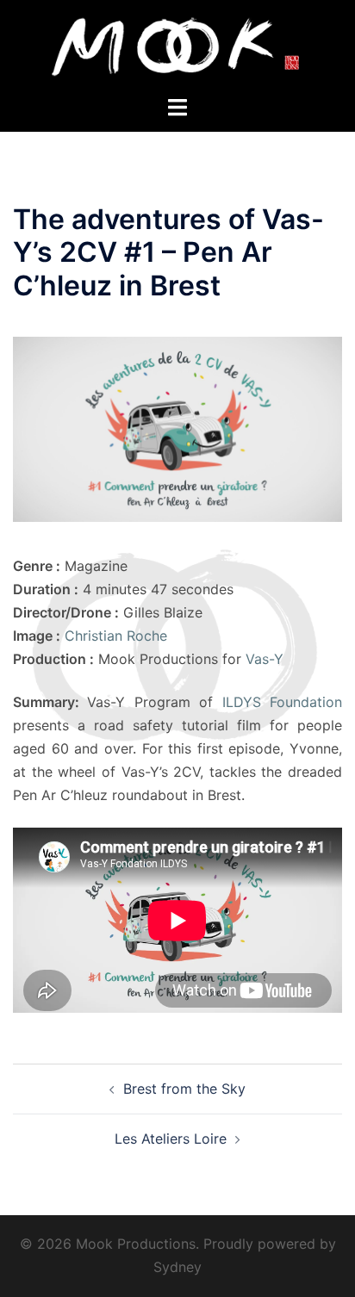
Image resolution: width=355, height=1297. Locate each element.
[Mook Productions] (177, 45)
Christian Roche (116, 635)
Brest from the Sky (184, 1088)
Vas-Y (264, 658)
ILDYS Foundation (282, 702)
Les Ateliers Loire (171, 1138)
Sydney (177, 1266)
